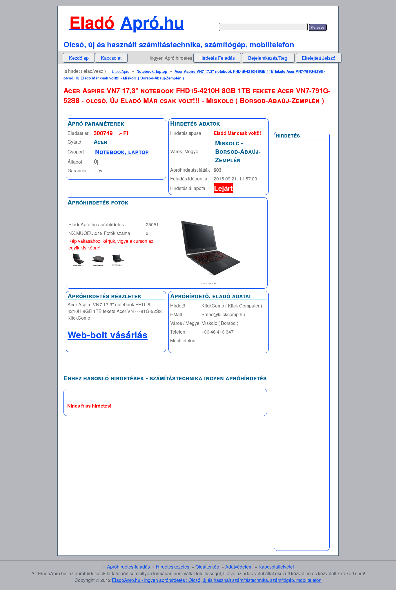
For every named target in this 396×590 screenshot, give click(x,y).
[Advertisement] (302, 282)
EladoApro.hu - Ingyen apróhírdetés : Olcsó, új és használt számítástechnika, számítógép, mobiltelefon (216, 580)
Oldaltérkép (207, 566)
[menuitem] (79, 58)
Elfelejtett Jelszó (318, 58)
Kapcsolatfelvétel (276, 566)
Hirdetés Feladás (217, 58)
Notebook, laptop (152, 71)
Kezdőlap (79, 58)
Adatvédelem (239, 566)
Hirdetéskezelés (172, 566)
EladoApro (120, 71)
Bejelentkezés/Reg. (268, 58)
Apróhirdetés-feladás (128, 566)
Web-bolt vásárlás (108, 334)
